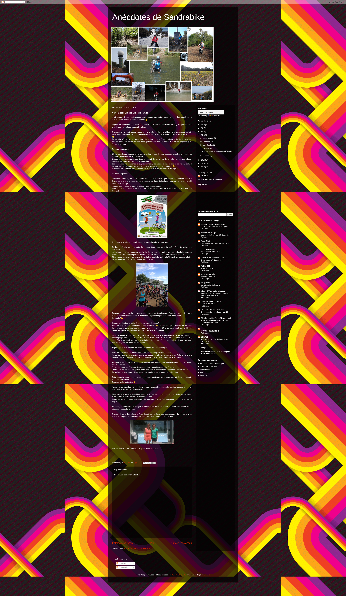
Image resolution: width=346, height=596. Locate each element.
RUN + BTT (205, 266)
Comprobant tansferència (210, 323)
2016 (203, 132)
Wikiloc (203, 372)
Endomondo (204, 369)
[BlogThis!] (146, 463)
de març (206, 156)
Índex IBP (204, 375)
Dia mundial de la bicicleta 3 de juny (214, 227)
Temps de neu (207, 348)
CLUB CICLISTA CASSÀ (211, 302)
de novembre (208, 138)
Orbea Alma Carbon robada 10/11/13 (214, 312)
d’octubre (207, 141)
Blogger (207, 575)
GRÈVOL (204, 337)
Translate (216, 116)
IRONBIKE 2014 (207, 268)
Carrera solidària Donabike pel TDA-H (217, 151)
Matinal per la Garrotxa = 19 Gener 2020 (215, 235)
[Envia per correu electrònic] (144, 463)
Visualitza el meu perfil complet (210, 179)
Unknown (205, 176)
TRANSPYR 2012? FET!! (210, 331)
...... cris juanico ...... (209, 249)
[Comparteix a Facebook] (151, 463)
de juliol (206, 148)
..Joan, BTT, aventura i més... (213, 291)
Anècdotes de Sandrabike (158, 17)
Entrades (122, 563)
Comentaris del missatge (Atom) (137, 548)
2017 (203, 128)
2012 (203, 167)
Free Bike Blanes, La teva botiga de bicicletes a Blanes (215, 353)
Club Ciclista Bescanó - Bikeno (214, 258)
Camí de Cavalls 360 (208, 366)
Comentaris (123, 567)
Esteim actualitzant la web (210, 252)
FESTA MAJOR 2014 (208, 277)
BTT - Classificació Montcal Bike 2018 (215, 243)
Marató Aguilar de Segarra (210, 285)
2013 (203, 163)
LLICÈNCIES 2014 (208, 304)
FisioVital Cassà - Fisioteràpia (212, 363)
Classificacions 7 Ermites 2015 (212, 260)
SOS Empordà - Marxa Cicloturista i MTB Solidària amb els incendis (216, 319)
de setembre (208, 145)
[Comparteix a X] (149, 463)
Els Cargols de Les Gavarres (213, 224)
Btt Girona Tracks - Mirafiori (212, 310)
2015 (203, 135)
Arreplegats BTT (207, 283)
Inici (152, 543)
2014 (203, 160)
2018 (203, 125)
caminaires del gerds (209, 233)
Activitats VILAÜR (208, 274)
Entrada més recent (122, 543)
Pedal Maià (205, 241)
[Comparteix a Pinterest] (154, 463)
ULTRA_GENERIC (179, 575)
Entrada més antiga (181, 543)
